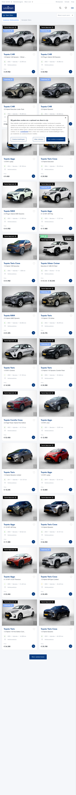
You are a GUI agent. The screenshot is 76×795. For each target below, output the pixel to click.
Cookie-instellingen (18, 139)
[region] (38, 130)
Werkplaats (59, 2)
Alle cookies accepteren (56, 139)
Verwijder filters (26, 20)
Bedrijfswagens (18, 2)
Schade (67, 2)
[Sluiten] (65, 118)
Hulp (72, 2)
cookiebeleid (24, 131)
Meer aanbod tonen (38, 657)
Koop (5, 69)
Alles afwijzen (38, 139)
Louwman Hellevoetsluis (11, 20)
